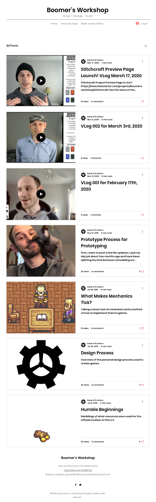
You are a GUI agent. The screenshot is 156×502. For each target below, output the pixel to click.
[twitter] (80, 484)
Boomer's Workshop (77, 10)
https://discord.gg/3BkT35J (78, 470)
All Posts (12, 45)
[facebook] (75, 484)
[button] (145, 46)
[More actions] (143, 61)
